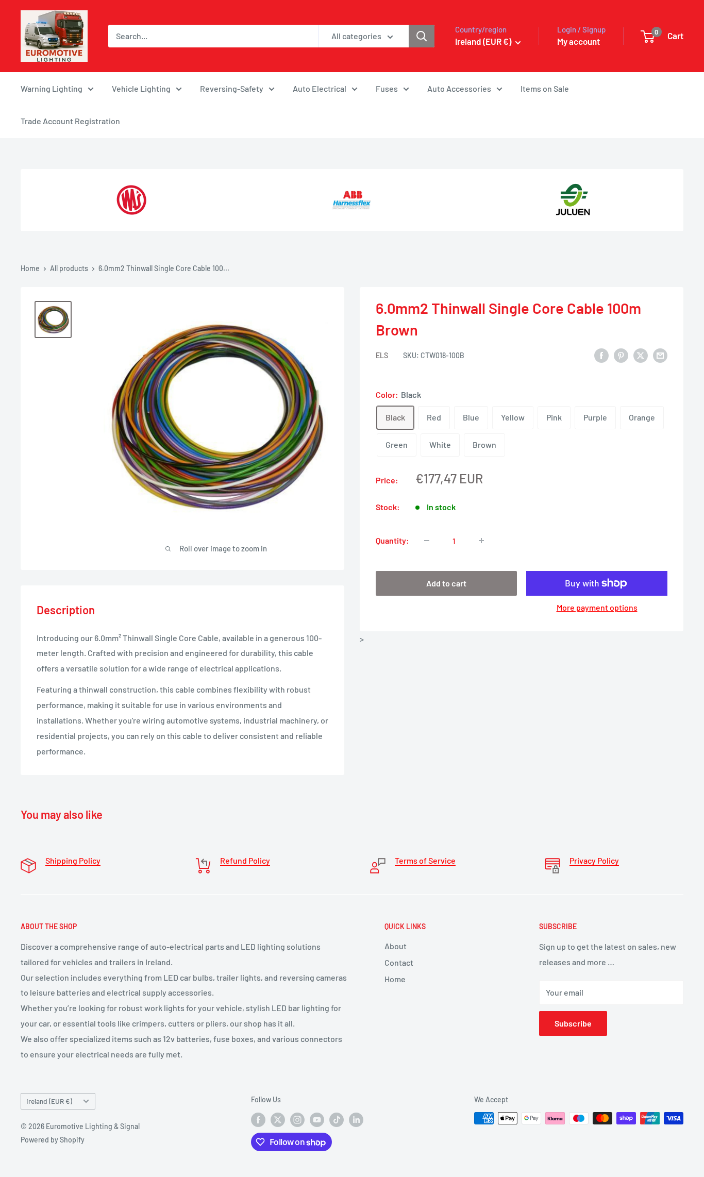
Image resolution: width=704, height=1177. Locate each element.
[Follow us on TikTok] (336, 1119)
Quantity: (392, 540)
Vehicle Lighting (141, 88)
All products (69, 268)
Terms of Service (425, 860)
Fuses (387, 88)
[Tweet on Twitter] (640, 355)
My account (578, 41)
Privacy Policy (594, 860)
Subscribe (573, 1023)
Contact (398, 962)
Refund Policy (245, 860)
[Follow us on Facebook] (258, 1119)
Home (30, 268)
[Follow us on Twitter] (278, 1119)
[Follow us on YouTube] (317, 1119)
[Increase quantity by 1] (481, 540)
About (395, 946)
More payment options (597, 607)
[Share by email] (660, 355)
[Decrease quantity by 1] (427, 540)
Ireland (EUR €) (49, 1101)
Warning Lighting (51, 88)
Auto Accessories (459, 88)
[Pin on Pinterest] (621, 355)
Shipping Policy (72, 860)
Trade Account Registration (70, 121)
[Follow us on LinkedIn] (356, 1119)
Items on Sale (545, 88)
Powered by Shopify (53, 1139)
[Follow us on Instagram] (297, 1119)
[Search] (421, 36)
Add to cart (446, 583)
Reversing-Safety (231, 88)
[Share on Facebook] (601, 355)
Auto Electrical (319, 88)
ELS (382, 355)
